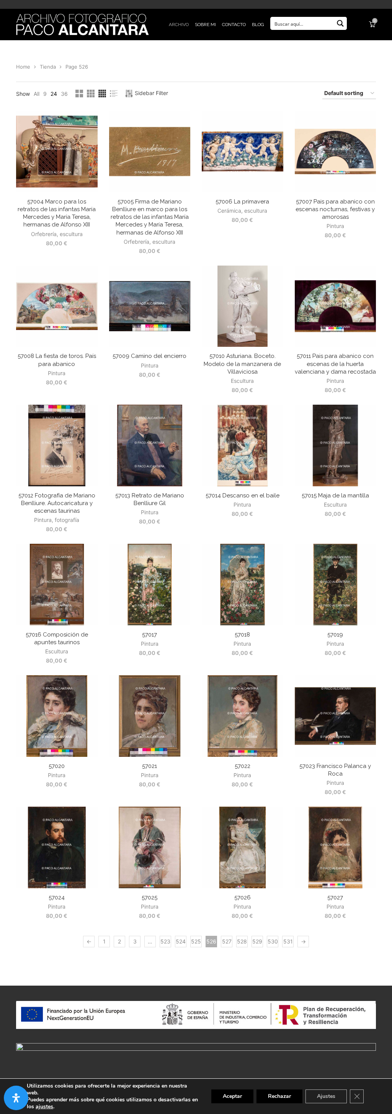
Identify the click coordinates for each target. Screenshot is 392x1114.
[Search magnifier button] (340, 23)
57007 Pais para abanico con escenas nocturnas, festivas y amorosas (335, 209)
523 (165, 941)
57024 (57, 897)
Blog (258, 24)
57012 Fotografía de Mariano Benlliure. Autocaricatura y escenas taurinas (56, 503)
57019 (335, 634)
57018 (242, 634)
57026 (242, 897)
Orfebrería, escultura (57, 234)
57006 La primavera (242, 201)
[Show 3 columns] (91, 93)
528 (242, 941)
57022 (242, 766)
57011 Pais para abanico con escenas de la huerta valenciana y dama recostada (335, 364)
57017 (149, 634)
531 (288, 941)
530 (273, 941)
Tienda (48, 67)
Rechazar (279, 1096)
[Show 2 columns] (79, 93)
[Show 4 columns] (102, 93)
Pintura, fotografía (56, 520)
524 (181, 941)
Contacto (234, 24)
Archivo (179, 24)
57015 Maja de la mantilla (335, 495)
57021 (149, 766)
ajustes (44, 1106)
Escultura (242, 380)
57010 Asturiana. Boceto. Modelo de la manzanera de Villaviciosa (242, 364)
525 (196, 941)
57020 (57, 766)
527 (227, 941)
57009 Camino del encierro (149, 356)
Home (23, 67)
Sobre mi (205, 24)
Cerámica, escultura (242, 210)
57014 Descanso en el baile (242, 495)
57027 (335, 897)
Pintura (335, 226)
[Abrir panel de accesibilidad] (16, 1098)
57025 (149, 897)
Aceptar (232, 1096)
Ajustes (326, 1096)
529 (257, 941)
